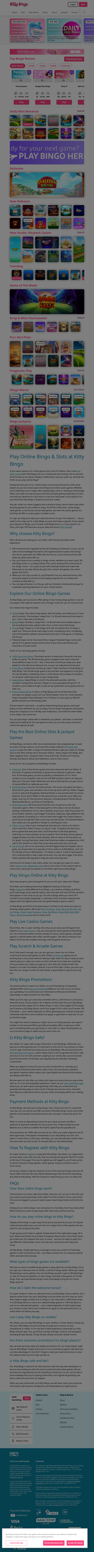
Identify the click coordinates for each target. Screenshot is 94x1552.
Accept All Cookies (75, 1543)
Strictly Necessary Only (53, 1543)
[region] (45, 1538)
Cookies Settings (16, 1543)
